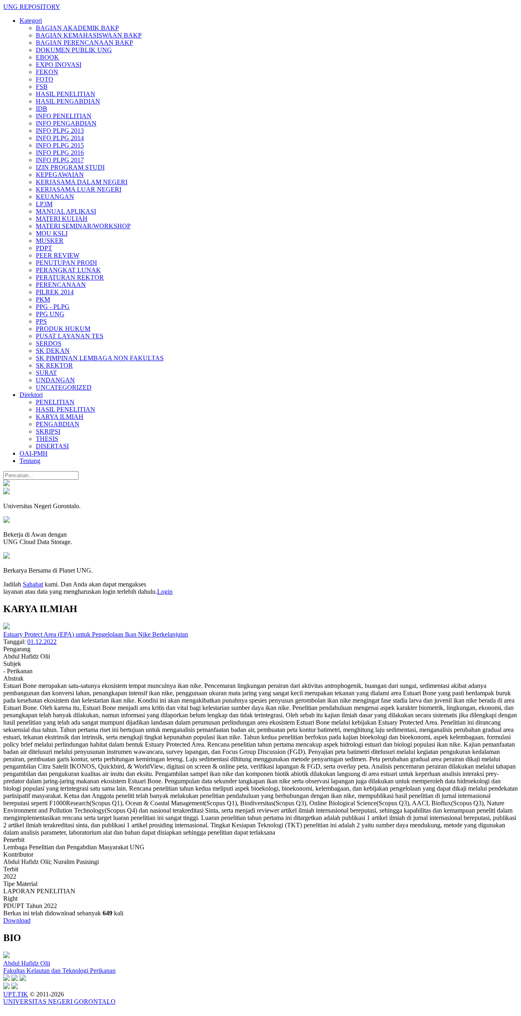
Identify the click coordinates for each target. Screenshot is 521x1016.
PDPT (44, 248)
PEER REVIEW (57, 255)
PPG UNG (50, 314)
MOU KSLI (52, 233)
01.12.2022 (42, 641)
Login (165, 591)
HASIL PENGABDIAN (68, 101)
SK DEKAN (53, 350)
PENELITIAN (55, 402)
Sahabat (33, 584)
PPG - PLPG (53, 306)
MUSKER (49, 240)
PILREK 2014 (55, 292)
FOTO (44, 79)
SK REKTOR (54, 365)
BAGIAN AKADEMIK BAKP (77, 27)
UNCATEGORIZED (64, 387)
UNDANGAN (55, 380)
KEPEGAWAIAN (60, 174)
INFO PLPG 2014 (60, 137)
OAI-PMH (34, 453)
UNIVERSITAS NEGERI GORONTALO (59, 1001)
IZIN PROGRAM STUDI (70, 167)
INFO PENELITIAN (64, 115)
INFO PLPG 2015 (60, 145)
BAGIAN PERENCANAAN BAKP (84, 42)
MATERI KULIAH (62, 218)
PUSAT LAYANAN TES (69, 336)
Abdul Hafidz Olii (26, 963)
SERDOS (48, 343)
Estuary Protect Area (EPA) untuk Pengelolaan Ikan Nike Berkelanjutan (95, 634)
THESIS (47, 438)
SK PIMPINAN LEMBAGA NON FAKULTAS (100, 358)
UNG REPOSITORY (31, 6)
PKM (43, 299)
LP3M (44, 204)
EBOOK (47, 57)
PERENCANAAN (61, 284)
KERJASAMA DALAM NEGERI (81, 182)
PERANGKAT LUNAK (68, 270)
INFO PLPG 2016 (60, 152)
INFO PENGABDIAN (66, 123)
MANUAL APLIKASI (66, 211)
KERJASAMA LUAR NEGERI (78, 189)
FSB (42, 86)
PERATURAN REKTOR (70, 277)
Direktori (31, 394)
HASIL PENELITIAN (65, 93)
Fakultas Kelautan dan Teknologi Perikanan (59, 970)
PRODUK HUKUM (63, 328)
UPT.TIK (15, 994)
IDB (41, 108)
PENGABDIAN (57, 424)
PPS (41, 321)
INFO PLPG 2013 (60, 130)
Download (17, 920)
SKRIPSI (48, 431)
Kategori (31, 20)
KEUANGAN (55, 196)
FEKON (47, 71)
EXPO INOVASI (58, 64)
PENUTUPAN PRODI (66, 262)
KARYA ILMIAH (59, 416)
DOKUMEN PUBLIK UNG (74, 49)
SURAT (46, 372)
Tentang (30, 460)
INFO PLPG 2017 (60, 159)
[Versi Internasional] (6, 483)
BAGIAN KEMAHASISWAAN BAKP (89, 35)
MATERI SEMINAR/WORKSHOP (83, 226)
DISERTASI (52, 446)
